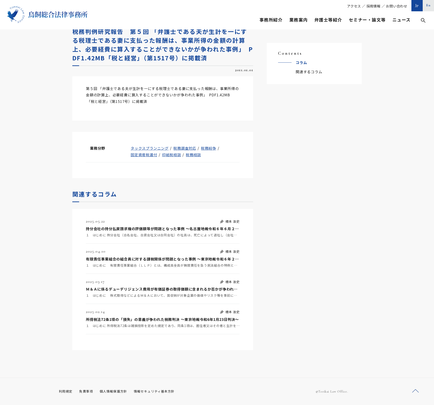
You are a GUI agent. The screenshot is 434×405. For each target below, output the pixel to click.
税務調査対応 (184, 148)
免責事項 (86, 391)
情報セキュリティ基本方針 (154, 391)
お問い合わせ (396, 6)
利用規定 (65, 391)
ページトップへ (415, 391)
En (428, 5)
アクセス (354, 6)
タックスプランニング (150, 148)
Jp (417, 5)
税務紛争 (208, 148)
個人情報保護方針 (113, 391)
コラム (301, 62)
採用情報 (373, 6)
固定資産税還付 (144, 154)
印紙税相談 (171, 154)
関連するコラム (309, 71)
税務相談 (193, 154)
